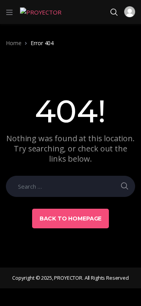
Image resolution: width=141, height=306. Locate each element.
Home (13, 43)
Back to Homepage (71, 218)
